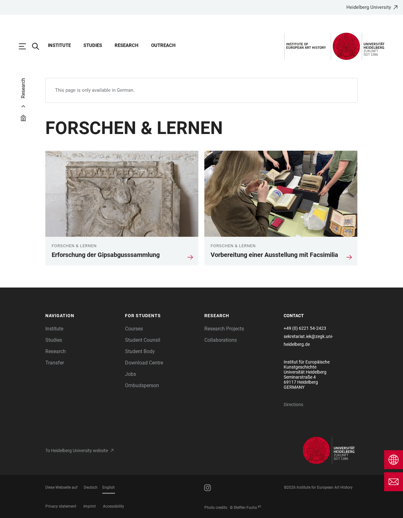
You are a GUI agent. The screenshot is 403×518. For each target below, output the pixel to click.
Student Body (140, 351)
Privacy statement (60, 506)
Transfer (54, 363)
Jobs (130, 374)
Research (127, 45)
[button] (82, 316)
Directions (293, 404)
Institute (59, 45)
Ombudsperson (142, 385)
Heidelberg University (368, 7)
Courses (134, 329)
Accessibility (113, 506)
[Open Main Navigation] (25, 46)
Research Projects (224, 329)
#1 (259, 506)
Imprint (89, 506)
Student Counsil (142, 340)
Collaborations (220, 340)
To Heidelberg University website (76, 450)
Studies (92, 45)
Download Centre (144, 363)
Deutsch (91, 487)
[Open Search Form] (38, 46)
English (108, 487)
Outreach (163, 45)
